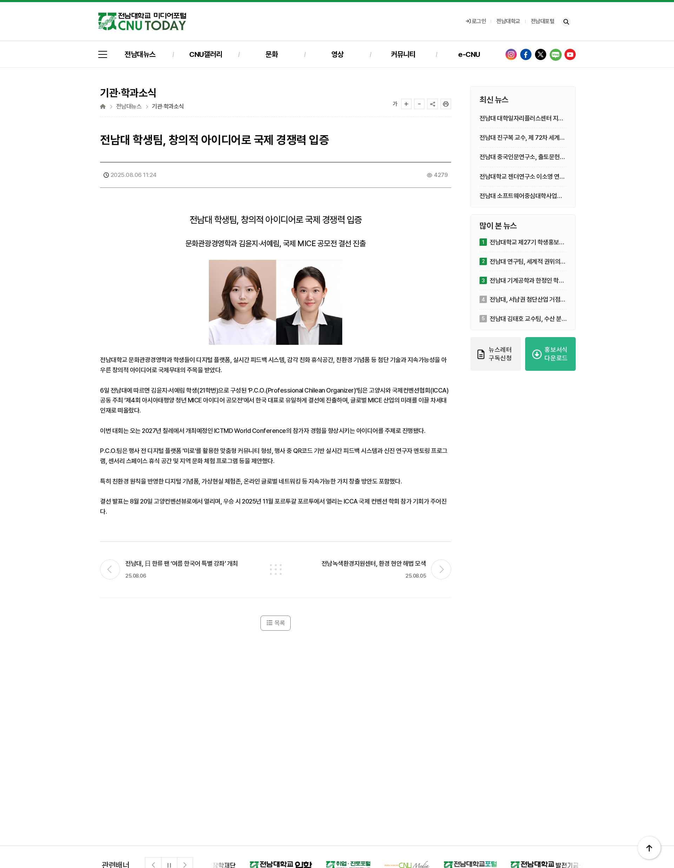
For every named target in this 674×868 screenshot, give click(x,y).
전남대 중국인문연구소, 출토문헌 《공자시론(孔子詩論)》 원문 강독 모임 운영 (520, 157)
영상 (337, 54)
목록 (279, 622)
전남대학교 (508, 21)
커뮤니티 (403, 54)
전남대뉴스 (140, 54)
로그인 (479, 21)
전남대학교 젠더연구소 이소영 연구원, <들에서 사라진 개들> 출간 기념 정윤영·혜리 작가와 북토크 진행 (523, 176)
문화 (271, 54)
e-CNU (469, 54)
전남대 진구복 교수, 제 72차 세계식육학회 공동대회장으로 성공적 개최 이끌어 (522, 138)
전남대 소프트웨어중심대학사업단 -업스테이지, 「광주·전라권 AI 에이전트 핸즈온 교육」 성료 (523, 196)
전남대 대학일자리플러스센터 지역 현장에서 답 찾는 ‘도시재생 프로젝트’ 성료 (522, 118)
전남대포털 (543, 21)
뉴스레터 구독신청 (500, 354)
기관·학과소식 (168, 107)
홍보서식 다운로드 (556, 354)
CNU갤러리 (205, 54)
